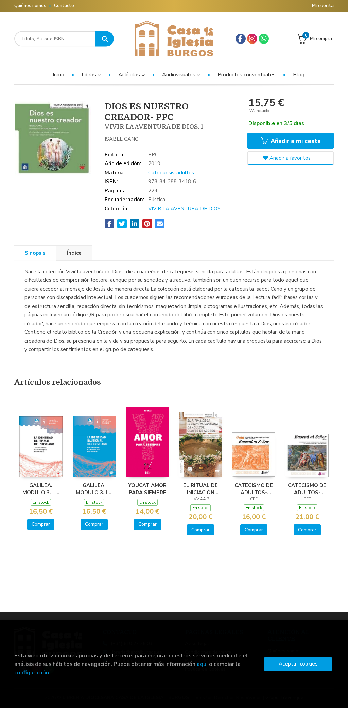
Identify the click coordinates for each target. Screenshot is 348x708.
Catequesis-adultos (171, 172)
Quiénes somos (30, 6)
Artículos (129, 75)
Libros (90, 75)
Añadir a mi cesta (295, 141)
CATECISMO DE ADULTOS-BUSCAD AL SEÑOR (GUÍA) (253, 489)
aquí (202, 664)
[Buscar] (104, 39)
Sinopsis (35, 252)
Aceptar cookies (298, 663)
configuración (31, 672)
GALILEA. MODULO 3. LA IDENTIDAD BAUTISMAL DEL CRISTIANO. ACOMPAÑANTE (41, 489)
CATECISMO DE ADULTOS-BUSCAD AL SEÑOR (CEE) (307, 489)
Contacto (64, 6)
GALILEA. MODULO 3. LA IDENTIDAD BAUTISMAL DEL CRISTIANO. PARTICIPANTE (94, 489)
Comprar (41, 524)
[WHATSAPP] (264, 39)
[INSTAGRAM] (252, 39)
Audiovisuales (179, 75)
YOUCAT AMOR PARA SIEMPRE (147, 489)
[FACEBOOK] (241, 39)
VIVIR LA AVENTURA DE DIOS (184, 208)
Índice (74, 252)
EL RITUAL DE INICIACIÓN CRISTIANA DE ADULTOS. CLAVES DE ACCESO (200, 489)
